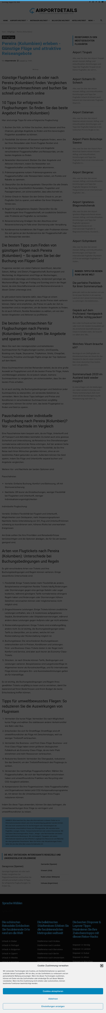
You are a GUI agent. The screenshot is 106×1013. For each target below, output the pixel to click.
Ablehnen (53, 998)
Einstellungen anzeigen (53, 1006)
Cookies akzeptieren (53, 991)
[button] (101, 965)
